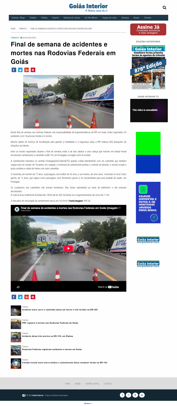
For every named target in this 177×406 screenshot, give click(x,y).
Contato (147, 17)
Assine (136, 17)
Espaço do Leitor (109, 17)
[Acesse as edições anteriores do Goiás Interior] (148, 67)
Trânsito (15, 38)
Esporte (55, 17)
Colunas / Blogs (18, 17)
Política (44, 17)
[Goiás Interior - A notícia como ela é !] (88, 7)
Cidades (33, 17)
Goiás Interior (38, 395)
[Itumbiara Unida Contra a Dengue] (148, 202)
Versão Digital (92, 384)
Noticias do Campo (72, 17)
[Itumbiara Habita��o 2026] (148, 152)
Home (67, 384)
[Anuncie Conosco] (148, 239)
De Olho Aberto (91, 17)
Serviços (125, 17)
